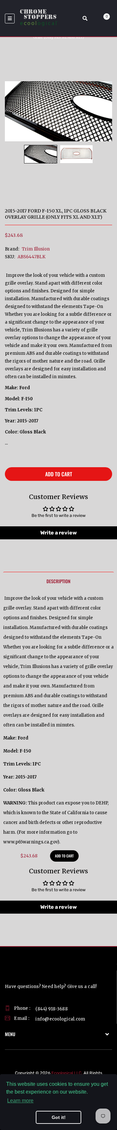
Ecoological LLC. (67, 1073)
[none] (40, 154)
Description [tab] (58, 581)
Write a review (58, 533)
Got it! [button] (59, 1117)
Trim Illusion (36, 249)
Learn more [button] (20, 1100)
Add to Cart (58, 474)
